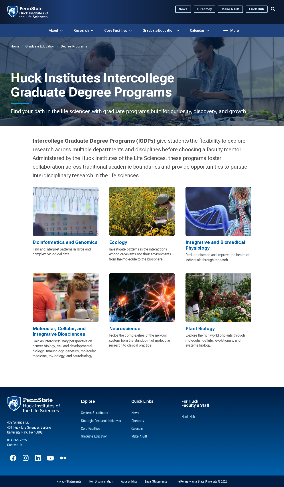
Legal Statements (156, 481)
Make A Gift (230, 9)
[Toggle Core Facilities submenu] (130, 30)
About (53, 30)
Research (81, 30)
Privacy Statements (69, 481)
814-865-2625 (17, 440)
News (183, 9)
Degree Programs (74, 46)
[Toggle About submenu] (61, 30)
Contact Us (14, 445)
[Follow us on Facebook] (13, 460)
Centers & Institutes (94, 413)
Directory (204, 9)
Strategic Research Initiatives (101, 421)
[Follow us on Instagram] (26, 460)
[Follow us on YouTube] (51, 460)
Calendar (197, 30)
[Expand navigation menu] (273, 8)
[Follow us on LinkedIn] (38, 460)
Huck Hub (256, 9)
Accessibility (129, 481)
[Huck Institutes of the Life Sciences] (31, 12)
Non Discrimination (101, 481)
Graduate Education (158, 30)
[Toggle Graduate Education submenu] (177, 30)
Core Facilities (115, 30)
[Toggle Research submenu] (92, 30)
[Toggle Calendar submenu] (207, 30)
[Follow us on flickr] (63, 460)
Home (15, 46)
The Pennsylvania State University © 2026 (201, 481)
